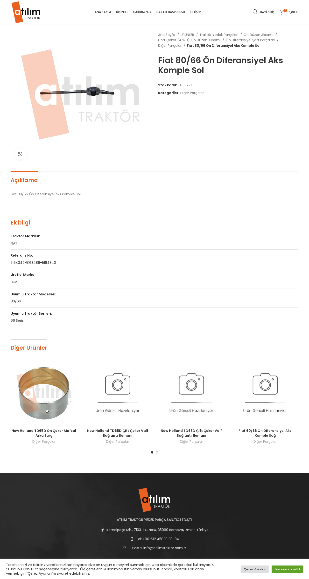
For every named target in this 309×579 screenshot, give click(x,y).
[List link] (154, 548)
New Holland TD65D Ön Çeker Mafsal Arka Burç (44, 433)
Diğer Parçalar (170, 45)
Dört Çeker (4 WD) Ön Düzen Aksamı (189, 40)
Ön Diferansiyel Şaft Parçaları (251, 40)
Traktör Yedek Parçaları (219, 34)
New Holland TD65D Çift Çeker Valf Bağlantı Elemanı (117, 433)
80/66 (16, 301)
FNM (14, 281)
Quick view (74, 367)
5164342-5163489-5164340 (33, 262)
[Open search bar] (255, 11)
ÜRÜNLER (188, 34)
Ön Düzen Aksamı (259, 34)
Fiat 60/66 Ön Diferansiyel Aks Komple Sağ (265, 433)
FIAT (14, 243)
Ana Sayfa (167, 34)
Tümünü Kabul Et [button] (287, 569)
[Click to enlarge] (20, 154)
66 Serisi (17, 320)
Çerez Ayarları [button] (255, 569)
